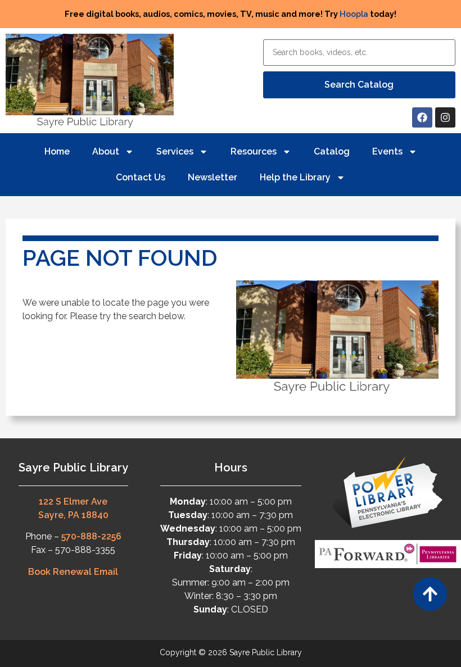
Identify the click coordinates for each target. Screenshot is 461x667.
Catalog (332, 151)
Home (57, 151)
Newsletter (212, 177)
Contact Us (140, 177)
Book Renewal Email (73, 571)
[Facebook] (422, 117)
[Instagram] (445, 117)
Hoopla (354, 14)
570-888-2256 (91, 536)
